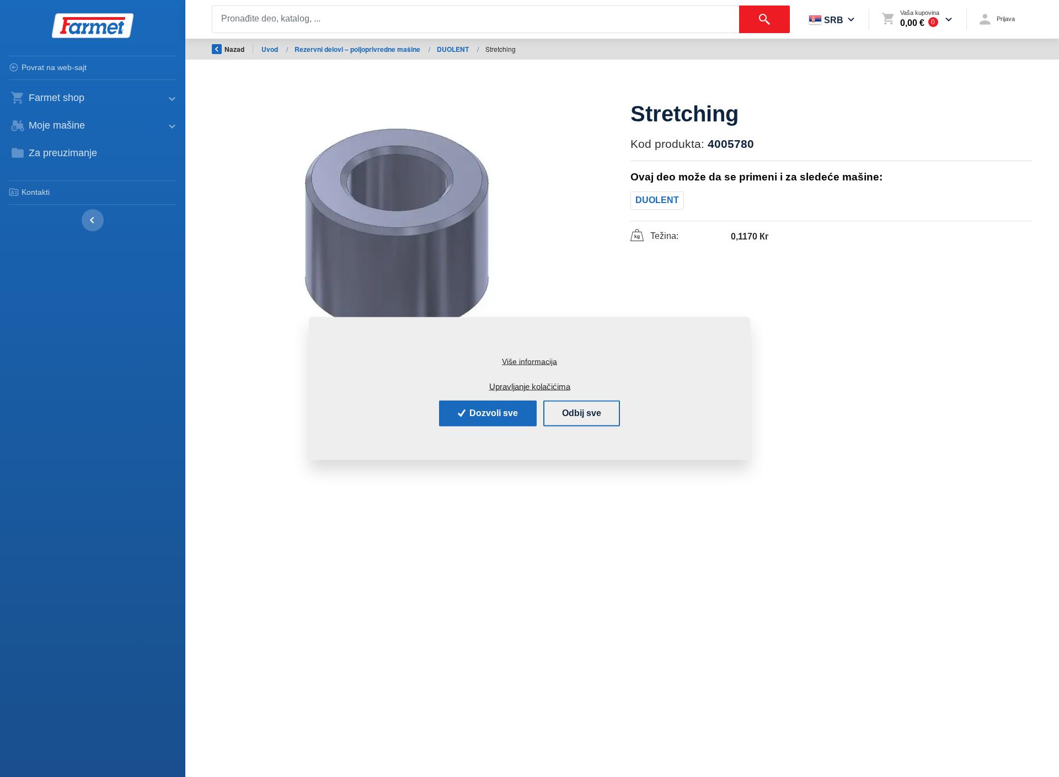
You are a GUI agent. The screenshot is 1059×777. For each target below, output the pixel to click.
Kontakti (36, 192)
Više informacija (529, 361)
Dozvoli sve (492, 413)
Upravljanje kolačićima (529, 386)
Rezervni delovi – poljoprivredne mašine (358, 49)
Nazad (234, 49)
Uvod (270, 49)
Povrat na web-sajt (54, 67)
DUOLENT (453, 49)
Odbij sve (581, 413)
